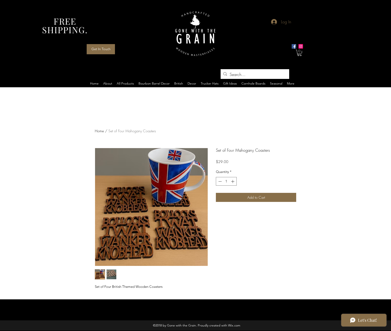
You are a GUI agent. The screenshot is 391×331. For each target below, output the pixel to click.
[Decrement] (220, 181)
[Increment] (233, 181)
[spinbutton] (226, 181)
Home (99, 130)
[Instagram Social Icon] (300, 46)
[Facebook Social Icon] (294, 46)
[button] (299, 53)
